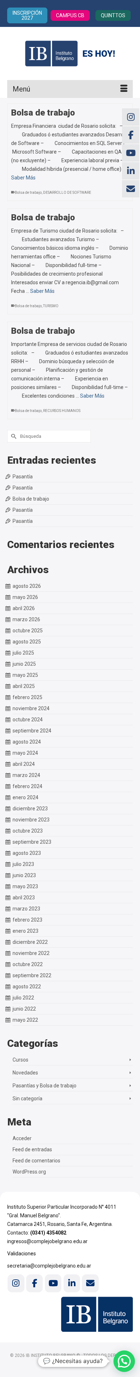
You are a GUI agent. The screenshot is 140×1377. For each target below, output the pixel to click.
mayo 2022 (25, 1020)
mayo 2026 (25, 597)
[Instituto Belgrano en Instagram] (16, 1283)
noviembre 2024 (31, 708)
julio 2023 (23, 864)
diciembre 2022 (30, 942)
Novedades (25, 1073)
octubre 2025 (28, 630)
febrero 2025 (27, 697)
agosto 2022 (27, 986)
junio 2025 (24, 664)
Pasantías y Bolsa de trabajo (44, 1085)
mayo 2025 (25, 675)
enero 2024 (25, 797)
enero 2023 (25, 931)
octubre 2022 (28, 964)
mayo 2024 (25, 753)
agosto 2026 (27, 586)
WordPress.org (29, 1172)
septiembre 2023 (32, 842)
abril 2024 (24, 764)
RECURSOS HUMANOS (61, 411)
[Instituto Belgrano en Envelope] (90, 1283)
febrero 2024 (27, 786)
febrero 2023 (27, 920)
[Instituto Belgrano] (70, 53)
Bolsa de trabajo (28, 193)
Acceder (22, 1138)
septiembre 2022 (32, 975)
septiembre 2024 (32, 731)
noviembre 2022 (31, 953)
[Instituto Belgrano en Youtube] (53, 1283)
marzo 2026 (26, 619)
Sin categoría (27, 1098)
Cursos (20, 1060)
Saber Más (23, 178)
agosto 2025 (27, 642)
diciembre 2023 (30, 808)
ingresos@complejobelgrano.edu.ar (47, 1241)
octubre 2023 (28, 831)
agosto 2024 (27, 742)
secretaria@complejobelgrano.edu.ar (49, 1266)
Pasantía (23, 476)
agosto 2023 (27, 853)
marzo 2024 (26, 775)
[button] (124, 1361)
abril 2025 (24, 686)
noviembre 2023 (31, 820)
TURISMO (51, 306)
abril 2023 (24, 897)
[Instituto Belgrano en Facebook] (34, 1283)
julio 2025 (23, 653)
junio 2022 (24, 1009)
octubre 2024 (28, 719)
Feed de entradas (32, 1149)
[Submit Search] (12, 436)
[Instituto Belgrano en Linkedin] (72, 1283)
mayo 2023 (25, 886)
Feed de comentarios (36, 1160)
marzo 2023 (26, 909)
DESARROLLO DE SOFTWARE (67, 193)
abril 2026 (24, 608)
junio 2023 (24, 875)
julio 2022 (23, 998)
